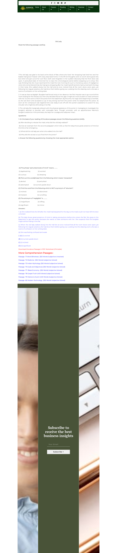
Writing (72, 7)
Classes (53, 7)
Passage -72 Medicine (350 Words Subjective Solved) (37, 260)
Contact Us (90, 8)
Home (37, 7)
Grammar (81, 7)
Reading (63, 7)
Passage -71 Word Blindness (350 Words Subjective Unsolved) (41, 257)
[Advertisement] (58, 26)
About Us (44, 8)
